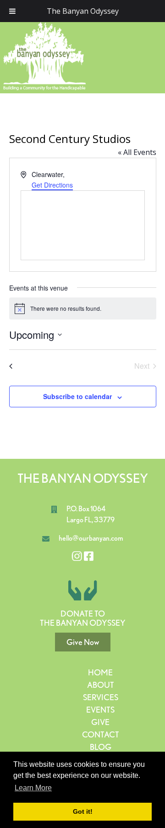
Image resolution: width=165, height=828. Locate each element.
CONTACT (100, 734)
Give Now (82, 642)
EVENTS (100, 709)
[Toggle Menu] (12, 11)
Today (82, 364)
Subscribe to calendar (77, 396)
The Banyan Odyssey (83, 11)
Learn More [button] (33, 788)
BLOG (100, 747)
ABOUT (100, 685)
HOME (100, 672)
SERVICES (100, 697)
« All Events (137, 152)
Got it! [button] (83, 811)
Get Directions (52, 184)
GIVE (100, 722)
